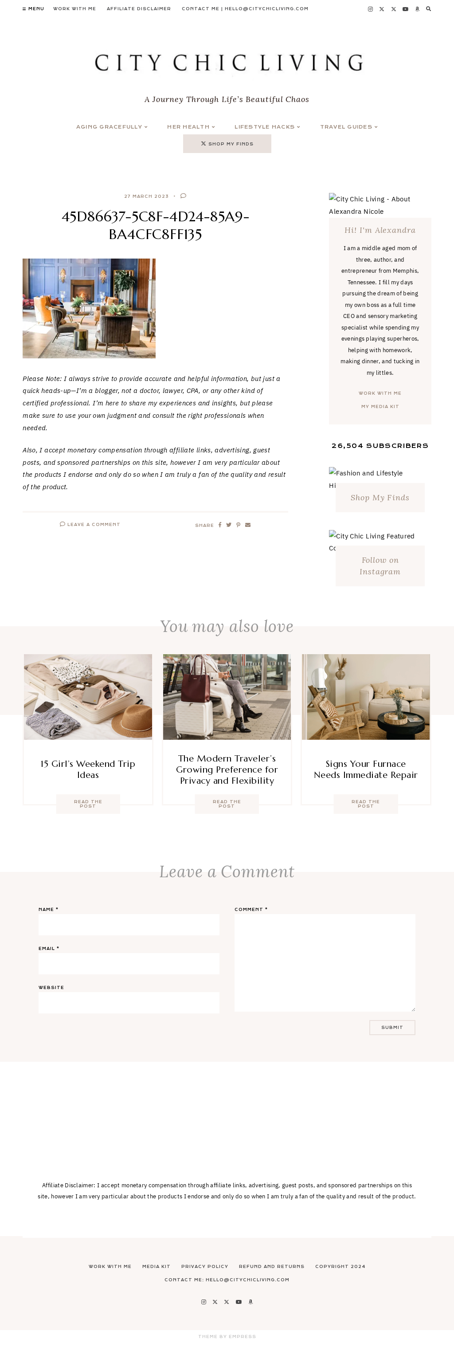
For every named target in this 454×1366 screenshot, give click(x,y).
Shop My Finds (380, 497)
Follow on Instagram (380, 566)
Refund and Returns (272, 1266)
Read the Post (88, 804)
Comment (251, 909)
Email (49, 948)
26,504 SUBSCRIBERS (380, 445)
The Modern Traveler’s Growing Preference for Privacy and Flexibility (227, 769)
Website (51, 987)
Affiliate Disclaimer (139, 9)
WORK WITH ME (380, 393)
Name (49, 909)
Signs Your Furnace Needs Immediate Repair (366, 769)
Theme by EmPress (227, 1337)
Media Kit (156, 1266)
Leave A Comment (93, 524)
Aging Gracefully (109, 127)
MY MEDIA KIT (380, 406)
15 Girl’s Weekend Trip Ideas (88, 769)
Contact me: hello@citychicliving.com (227, 1280)
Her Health (188, 127)
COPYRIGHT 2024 (340, 1266)
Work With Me (74, 9)
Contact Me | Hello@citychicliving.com (245, 9)
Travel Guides (346, 127)
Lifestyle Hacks (265, 127)
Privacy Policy (204, 1266)
